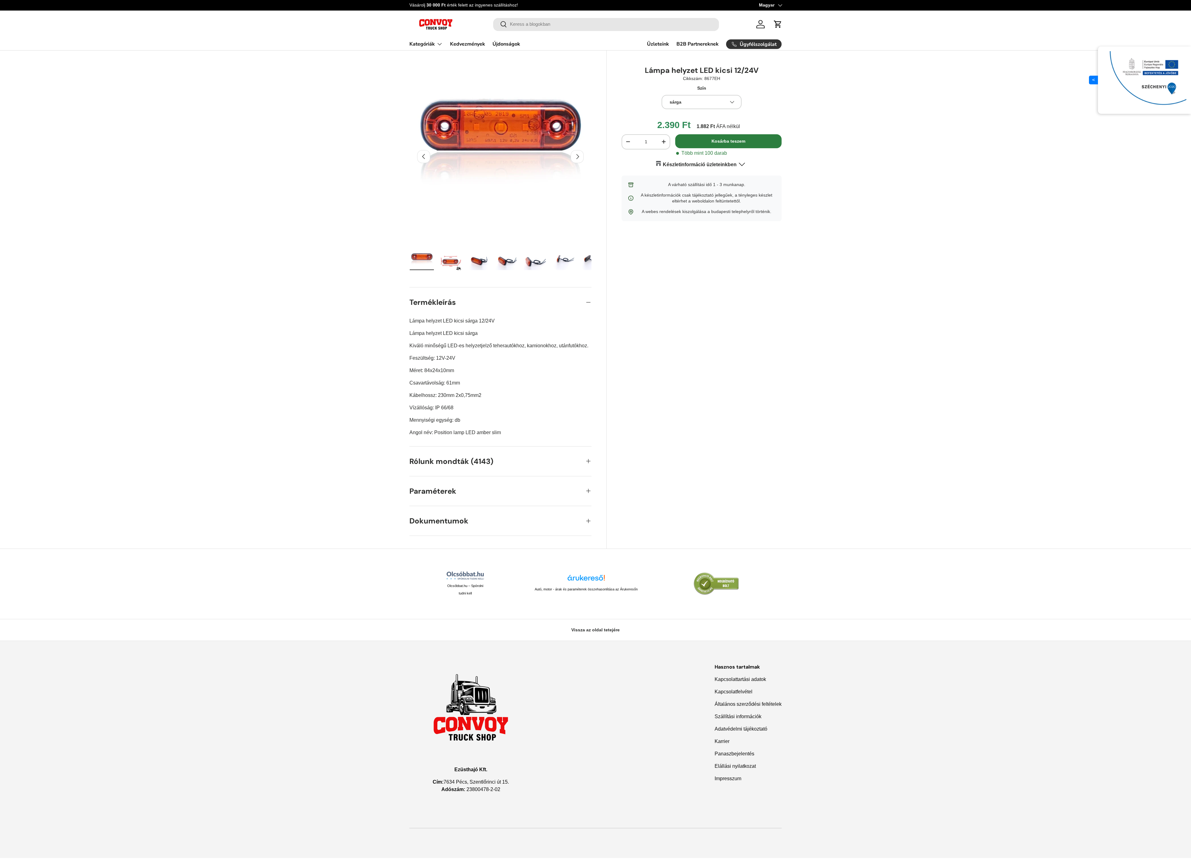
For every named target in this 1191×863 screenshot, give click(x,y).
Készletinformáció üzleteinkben (700, 164)
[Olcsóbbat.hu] (465, 575)
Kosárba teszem (728, 141)
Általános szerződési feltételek (748, 704)
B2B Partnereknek (697, 44)
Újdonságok (506, 44)
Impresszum (728, 778)
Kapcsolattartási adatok (740, 679)
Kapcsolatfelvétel (733, 691)
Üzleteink (658, 44)
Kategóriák (422, 44)
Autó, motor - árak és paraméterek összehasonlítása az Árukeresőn (586, 589)
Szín (701, 88)
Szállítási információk (738, 716)
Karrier (722, 741)
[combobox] (606, 24)
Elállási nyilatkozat (735, 766)
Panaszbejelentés (734, 753)
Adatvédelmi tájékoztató (741, 729)
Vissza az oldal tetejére (595, 629)
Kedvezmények (467, 44)
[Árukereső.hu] (586, 580)
